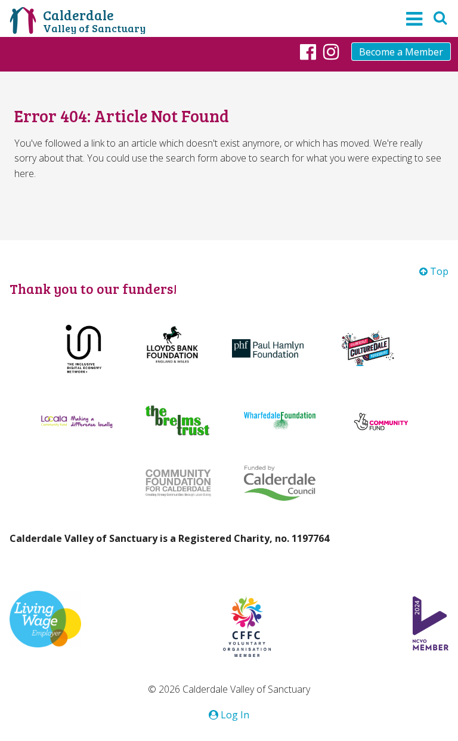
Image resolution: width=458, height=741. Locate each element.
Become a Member (401, 51)
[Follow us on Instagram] (331, 51)
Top (438, 271)
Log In (233, 714)
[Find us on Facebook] (308, 51)
